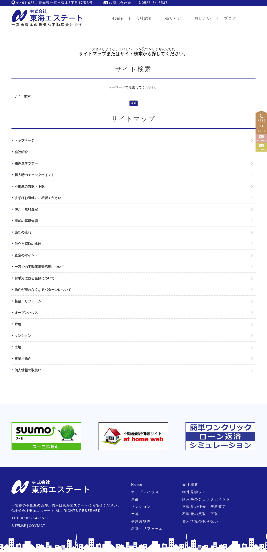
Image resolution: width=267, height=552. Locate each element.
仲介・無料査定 (26, 209)
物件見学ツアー (26, 163)
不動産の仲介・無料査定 (204, 506)
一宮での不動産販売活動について (40, 266)
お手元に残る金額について (35, 278)
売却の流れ (23, 232)
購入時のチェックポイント (35, 175)
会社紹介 (21, 152)
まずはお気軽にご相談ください (38, 198)
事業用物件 (23, 358)
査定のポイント (26, 255)
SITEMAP (18, 526)
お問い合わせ (120, 3)
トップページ (25, 140)
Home (137, 484)
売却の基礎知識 (26, 221)
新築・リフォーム (28, 301)
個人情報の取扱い (28, 370)
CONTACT (37, 526)
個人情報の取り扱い (200, 521)
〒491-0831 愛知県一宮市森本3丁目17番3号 (54, 3)
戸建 (18, 324)
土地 (18, 347)
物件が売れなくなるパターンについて (43, 289)
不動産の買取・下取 (30, 186)
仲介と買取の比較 (28, 244)
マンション (23, 335)
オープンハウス (26, 312)
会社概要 (190, 484)
